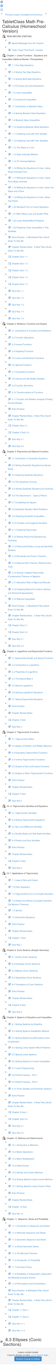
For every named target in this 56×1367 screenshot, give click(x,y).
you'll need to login (39, 1355)
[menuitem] (1, 6)
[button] (1, 2)
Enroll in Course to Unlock (28, 1358)
